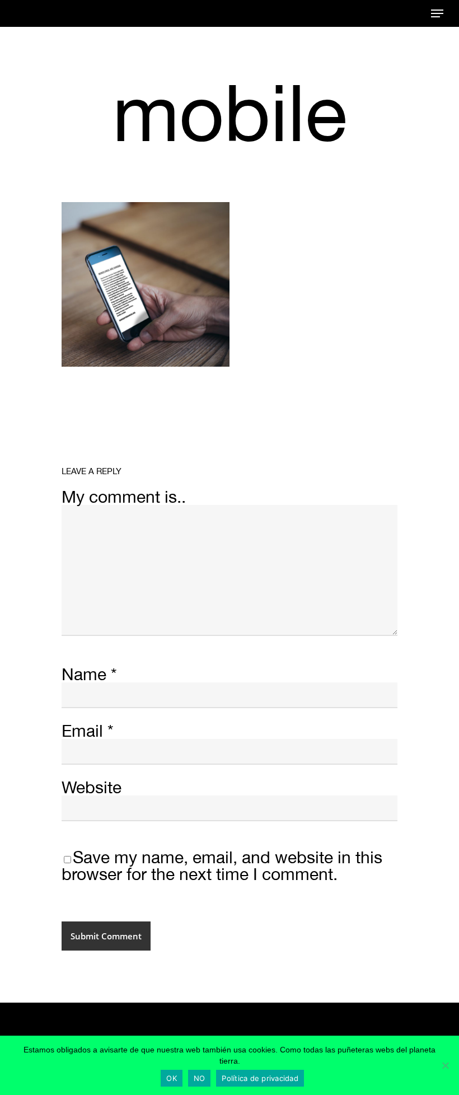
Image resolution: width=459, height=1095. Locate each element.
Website (91, 787)
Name (89, 674)
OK (171, 1078)
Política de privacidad (260, 1078)
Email (88, 730)
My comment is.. (124, 496)
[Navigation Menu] (437, 13)
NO (199, 1078)
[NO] (445, 1065)
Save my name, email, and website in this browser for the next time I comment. (222, 865)
